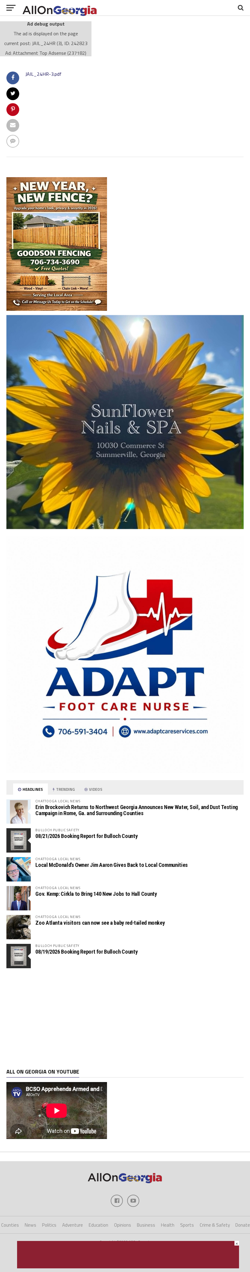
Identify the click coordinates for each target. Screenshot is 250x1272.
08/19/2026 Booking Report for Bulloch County (86, 951)
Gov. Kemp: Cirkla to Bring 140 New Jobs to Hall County (96, 894)
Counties (10, 1224)
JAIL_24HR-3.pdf (43, 74)
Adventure (72, 1224)
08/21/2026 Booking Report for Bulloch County (86, 836)
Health (167, 1224)
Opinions (122, 1224)
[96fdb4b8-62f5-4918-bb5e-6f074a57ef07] (124, 527)
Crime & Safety (215, 1224)
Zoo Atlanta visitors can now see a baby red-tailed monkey (100, 923)
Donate (242, 1224)
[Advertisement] (124, 1018)
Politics (49, 1224)
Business (146, 1224)
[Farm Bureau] (128, 1266)
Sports (187, 1224)
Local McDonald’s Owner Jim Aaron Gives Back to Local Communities (111, 865)
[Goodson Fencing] (56, 309)
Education (98, 1224)
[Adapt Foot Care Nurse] (124, 771)
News (30, 1224)
